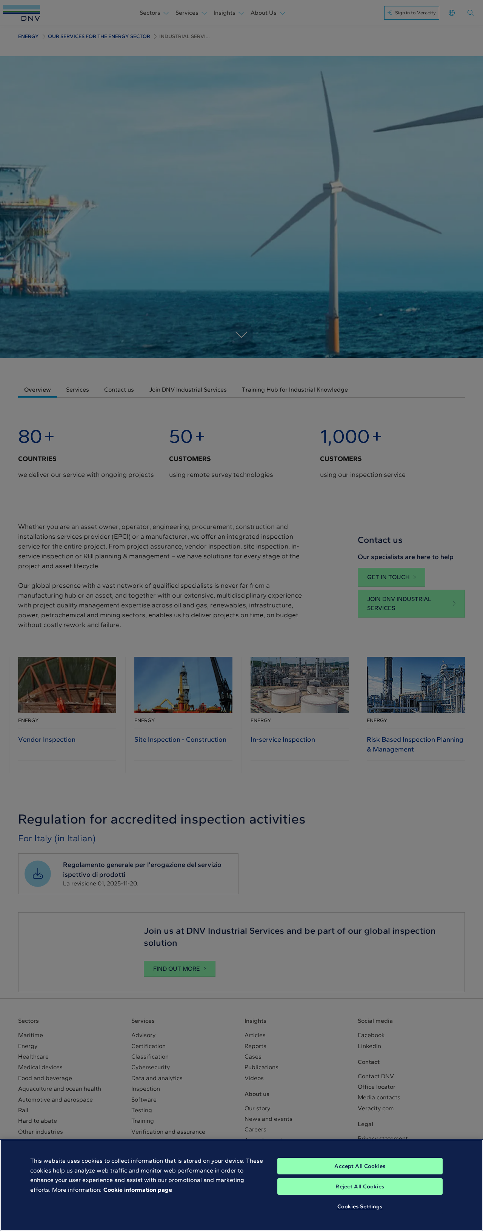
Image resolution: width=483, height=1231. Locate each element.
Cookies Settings (359, 1206)
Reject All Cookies (359, 1186)
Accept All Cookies (359, 1166)
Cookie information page (137, 1189)
